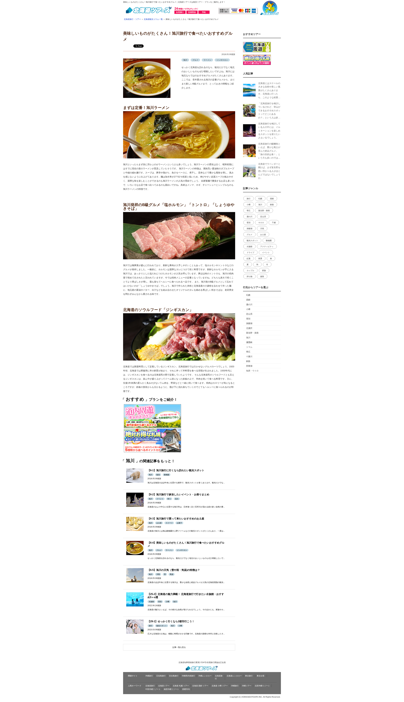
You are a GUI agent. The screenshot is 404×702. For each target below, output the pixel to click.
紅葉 (248, 258)
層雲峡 (249, 342)
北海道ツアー (163, 686)
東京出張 (260, 676)
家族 (264, 270)
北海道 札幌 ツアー (181, 686)
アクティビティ (266, 246)
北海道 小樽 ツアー (220, 686)
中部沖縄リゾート (152, 689)
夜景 (260, 258)
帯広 (248, 210)
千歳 (274, 222)
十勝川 (249, 356)
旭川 (260, 204)
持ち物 (249, 276)
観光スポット (252, 240)
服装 (262, 276)
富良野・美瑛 (264, 210)
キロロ (261, 222)
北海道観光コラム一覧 (153, 19)
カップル (250, 270)
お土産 (263, 234)
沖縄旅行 (149, 676)
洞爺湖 (249, 228)
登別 (248, 222)
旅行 (248, 198)
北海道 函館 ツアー (200, 686)
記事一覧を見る (179, 647)
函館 (272, 198)
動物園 (269, 240)
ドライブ (250, 252)
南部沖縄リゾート (171, 689)
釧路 (272, 204)
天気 (262, 228)
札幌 (260, 198)
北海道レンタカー (234, 676)
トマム (249, 346)
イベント (266, 252)
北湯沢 (249, 327)
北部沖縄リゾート (262, 686)
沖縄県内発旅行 (188, 676)
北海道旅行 (150, 686)
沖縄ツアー (246, 686)
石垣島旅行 (161, 676)
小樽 (248, 204)
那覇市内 (186, 689)
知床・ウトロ (252, 370)
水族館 (249, 246)
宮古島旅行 (173, 676)
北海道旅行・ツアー (132, 19)
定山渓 (263, 216)
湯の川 (249, 216)
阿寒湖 (249, 365)
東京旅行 (249, 676)
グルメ (249, 234)
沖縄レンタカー (205, 676)
